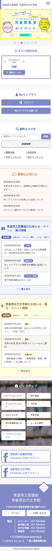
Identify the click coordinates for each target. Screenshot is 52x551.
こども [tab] (38, 237)
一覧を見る (24, 289)
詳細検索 (26, 144)
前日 (4, 61)
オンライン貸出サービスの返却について (23, 210)
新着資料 (31, 152)
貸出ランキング (35, 157)
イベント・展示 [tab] (28, 237)
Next (48, 24)
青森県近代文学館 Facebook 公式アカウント (25, 471)
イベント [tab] (36, 315)
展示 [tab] (26, 315)
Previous (3, 24)
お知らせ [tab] (16, 237)
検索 (46, 136)
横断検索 (10, 152)
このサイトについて (14, 541)
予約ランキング (13, 157)
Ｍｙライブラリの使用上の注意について (23, 199)
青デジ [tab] (46, 237)
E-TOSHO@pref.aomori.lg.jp (27, 537)
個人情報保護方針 (37, 541)
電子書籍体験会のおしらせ (18, 280)
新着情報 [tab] (6, 237)
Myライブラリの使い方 (26, 110)
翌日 (24, 61)
